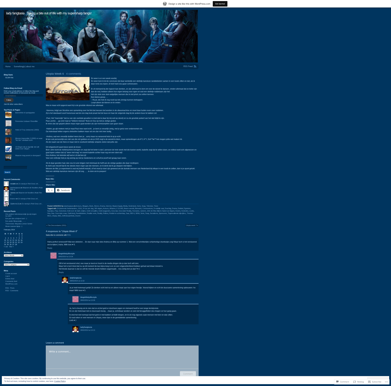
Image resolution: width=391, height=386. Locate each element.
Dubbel (180, 208)
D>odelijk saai (159, 208)
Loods (191, 211)
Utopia (54, 216)
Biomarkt (138, 208)
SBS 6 (132, 213)
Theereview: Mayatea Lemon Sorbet (18, 224)
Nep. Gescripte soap (59, 213)
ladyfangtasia (69, 206)
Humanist (135, 211)
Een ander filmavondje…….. (15, 221)
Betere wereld (129, 208)
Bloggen (85, 206)
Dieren (96, 206)
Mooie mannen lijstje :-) (13, 226)
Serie (139, 206)
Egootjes (50, 211)
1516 (80, 208)
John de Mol (151, 211)
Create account (11, 273)
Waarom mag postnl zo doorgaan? (28, 155)
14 (16, 240)
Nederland (132, 206)
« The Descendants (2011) (56, 225)
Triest (156, 206)
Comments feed (11, 281)
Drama (102, 206)
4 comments (73, 73)
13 (13, 240)
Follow (8, 100)
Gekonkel (62, 211)
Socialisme (154, 213)
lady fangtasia (15, 13)
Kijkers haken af (163, 211)
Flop (56, 211)
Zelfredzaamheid (68, 216)
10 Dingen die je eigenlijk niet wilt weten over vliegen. (27, 148)
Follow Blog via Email (13, 88)
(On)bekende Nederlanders (67, 208)
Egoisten (187, 208)
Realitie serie (91, 213)
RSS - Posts (10, 288)
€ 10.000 (120, 208)
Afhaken (113, 208)
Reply (49, 248)
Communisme (148, 208)
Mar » (11, 247)
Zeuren (77, 216)
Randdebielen (81, 213)
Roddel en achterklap (117, 213)
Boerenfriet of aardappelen (25, 113)
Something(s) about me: (24, 66)
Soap (144, 206)
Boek (91, 206)
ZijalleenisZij (14, 204)
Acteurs (79, 206)
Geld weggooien (104, 211)
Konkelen (184, 211)
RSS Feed (188, 66)
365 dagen (98, 208)
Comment (188, 373)
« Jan (6, 247)
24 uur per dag (88, 208)
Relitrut (105, 213)
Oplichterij (71, 213)
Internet (108, 206)
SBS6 (137, 213)
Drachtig (168, 208)
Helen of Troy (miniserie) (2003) (27, 130)
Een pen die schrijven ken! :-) (16, 218)
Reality (99, 213)
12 (10, 240)
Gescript (114, 211)
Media (125, 206)
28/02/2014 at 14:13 (87, 330)
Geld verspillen (92, 211)
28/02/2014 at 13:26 (65, 256)
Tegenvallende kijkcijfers (177, 213)
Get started (220, 4)
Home (8, 66)
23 (21, 242)
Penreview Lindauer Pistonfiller (26, 121)
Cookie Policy (60, 381)
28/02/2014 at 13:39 (87, 300)
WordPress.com (11, 284)
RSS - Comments (11, 290)
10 (5, 240)
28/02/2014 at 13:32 (77, 281)
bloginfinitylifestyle (66, 254)
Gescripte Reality (125, 211)
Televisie (149, 206)
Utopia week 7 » (192, 225)
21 (16, 242)
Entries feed (9, 279)
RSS (69, 235)
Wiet (59, 216)
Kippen (172, 211)
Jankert (143, 211)
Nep (48, 213)
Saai (127, 213)
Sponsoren (163, 213)
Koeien (178, 211)
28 (16, 244)
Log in (7, 276)
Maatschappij (117, 206)
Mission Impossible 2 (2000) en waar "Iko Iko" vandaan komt (28, 139)
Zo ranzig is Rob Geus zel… (29, 184)
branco (12, 199)
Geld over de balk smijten (76, 211)
